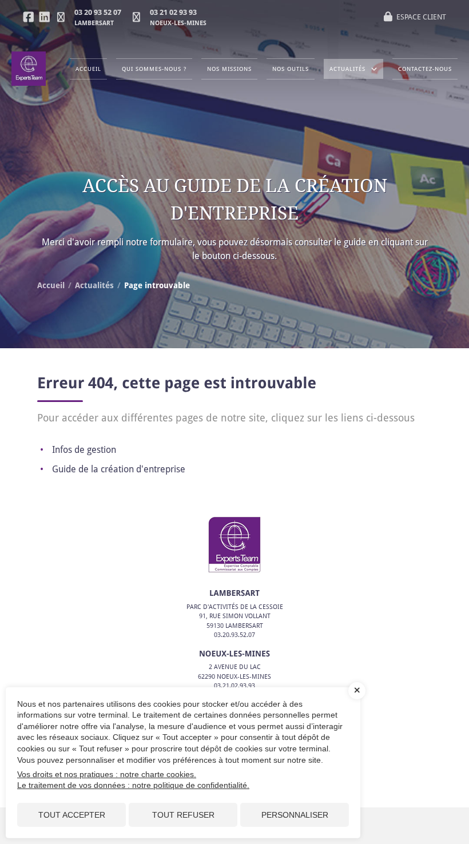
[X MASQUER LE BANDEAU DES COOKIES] (356, 690)
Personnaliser (294, 814)
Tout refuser (183, 814)
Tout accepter (71, 814)
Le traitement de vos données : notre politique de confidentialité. (133, 785)
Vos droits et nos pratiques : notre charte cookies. (106, 774)
